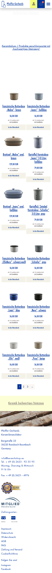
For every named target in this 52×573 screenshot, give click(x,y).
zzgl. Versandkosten (13, 122)
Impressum (6, 528)
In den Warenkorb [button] (13, 127)
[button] (48, 4)
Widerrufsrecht (8, 536)
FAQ (3, 545)
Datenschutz (7, 532)
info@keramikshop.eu (12, 458)
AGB (3, 541)
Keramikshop (9, 46)
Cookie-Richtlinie (9, 553)
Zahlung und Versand (11, 549)
